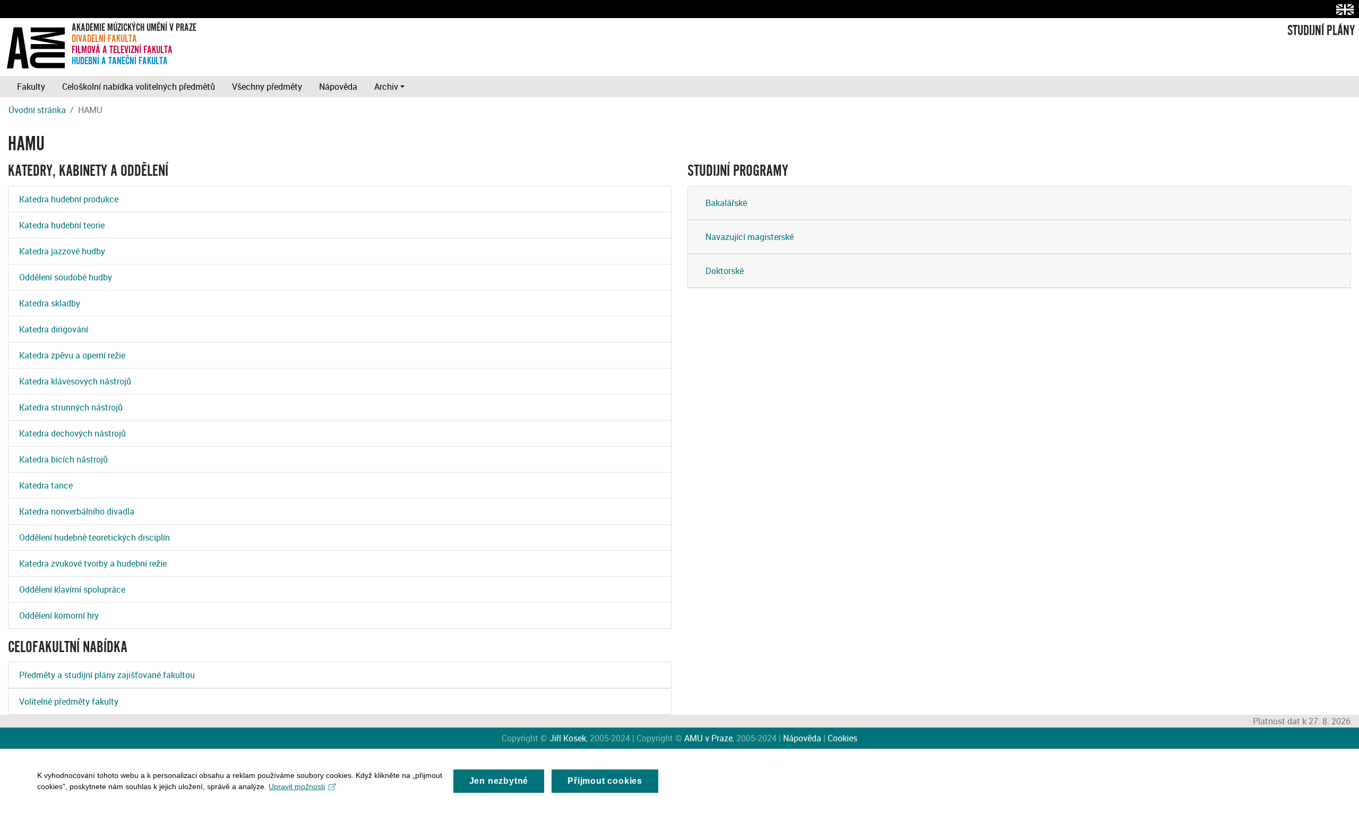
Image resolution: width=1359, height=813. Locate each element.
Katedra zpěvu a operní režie (72, 355)
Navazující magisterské (750, 237)
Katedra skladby (49, 303)
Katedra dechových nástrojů (72, 433)
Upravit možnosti (297, 786)
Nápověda (338, 86)
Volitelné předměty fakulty (68, 701)
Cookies (842, 738)
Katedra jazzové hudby (62, 251)
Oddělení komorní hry (59, 615)
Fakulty (31, 86)
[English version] (1343, 9)
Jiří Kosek (567, 738)
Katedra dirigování (53, 329)
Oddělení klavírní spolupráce (72, 589)
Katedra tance (46, 485)
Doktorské (725, 271)
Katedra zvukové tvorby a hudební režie (93, 563)
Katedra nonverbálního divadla (76, 511)
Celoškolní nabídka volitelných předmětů (138, 86)
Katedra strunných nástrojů (71, 407)
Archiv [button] (386, 86)
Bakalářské (726, 203)
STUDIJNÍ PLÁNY (1321, 30)
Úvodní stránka (37, 110)
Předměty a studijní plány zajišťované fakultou (107, 675)
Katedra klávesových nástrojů (75, 381)
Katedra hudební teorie (62, 225)
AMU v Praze (708, 738)
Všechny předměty (267, 86)
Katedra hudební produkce (68, 199)
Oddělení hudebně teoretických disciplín (94, 537)
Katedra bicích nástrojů (63, 459)
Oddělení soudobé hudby (65, 277)
